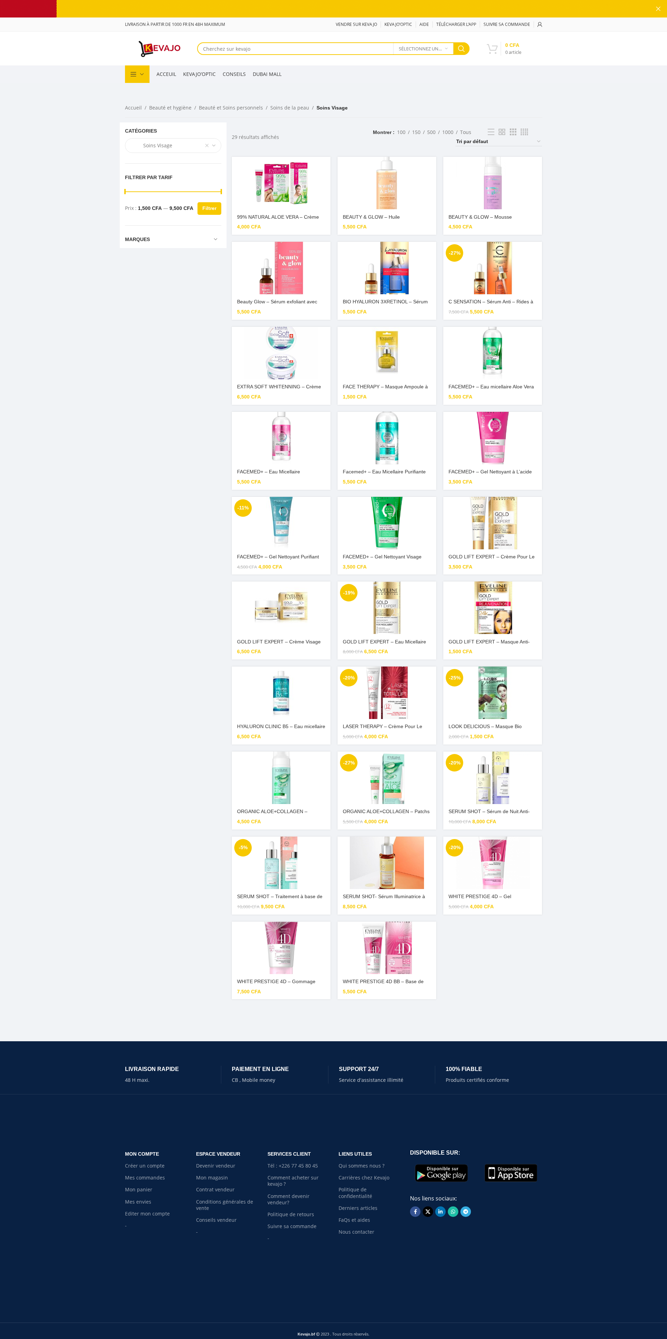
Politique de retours (291, 1214)
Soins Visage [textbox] (151, 145)
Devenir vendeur (215, 1165)
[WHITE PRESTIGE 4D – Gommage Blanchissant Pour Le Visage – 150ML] (281, 948)
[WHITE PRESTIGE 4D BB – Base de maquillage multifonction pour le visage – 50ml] (387, 948)
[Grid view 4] (524, 132)
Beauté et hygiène (170, 107)
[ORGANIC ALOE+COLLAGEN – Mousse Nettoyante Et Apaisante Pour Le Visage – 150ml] (281, 778)
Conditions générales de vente (224, 1204)
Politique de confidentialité (355, 1192)
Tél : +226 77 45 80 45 (293, 1165)
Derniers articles (358, 1208)
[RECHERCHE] (461, 48)
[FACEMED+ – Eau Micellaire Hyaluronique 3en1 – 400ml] (281, 438)
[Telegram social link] (465, 1211)
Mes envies (138, 1201)
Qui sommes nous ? (361, 1165)
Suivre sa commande (292, 1226)
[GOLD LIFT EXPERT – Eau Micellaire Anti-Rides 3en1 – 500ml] (387, 608)
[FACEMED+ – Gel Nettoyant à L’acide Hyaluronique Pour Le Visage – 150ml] (492, 438)
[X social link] (428, 1211)
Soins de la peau (289, 107)
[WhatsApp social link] (453, 1211)
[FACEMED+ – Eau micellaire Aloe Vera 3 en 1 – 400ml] (492, 353)
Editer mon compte (147, 1213)
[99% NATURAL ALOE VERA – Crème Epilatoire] (281, 183)
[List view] (491, 132)
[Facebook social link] (415, 1211)
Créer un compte (145, 1165)
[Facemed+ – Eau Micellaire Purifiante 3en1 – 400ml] (387, 438)
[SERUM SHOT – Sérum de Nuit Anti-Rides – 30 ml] (492, 778)
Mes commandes (145, 1177)
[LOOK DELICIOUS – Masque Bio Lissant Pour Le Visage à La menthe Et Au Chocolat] (492, 693)
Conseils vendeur (216, 1220)
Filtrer (209, 208)
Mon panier (138, 1189)
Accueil (133, 107)
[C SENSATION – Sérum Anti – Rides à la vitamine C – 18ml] (492, 268)
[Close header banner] (658, 8)
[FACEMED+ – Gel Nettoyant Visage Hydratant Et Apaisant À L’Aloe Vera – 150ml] (387, 523)
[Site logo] (159, 48)
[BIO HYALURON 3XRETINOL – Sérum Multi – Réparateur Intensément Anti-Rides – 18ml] (387, 268)
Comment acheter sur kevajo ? (293, 1180)
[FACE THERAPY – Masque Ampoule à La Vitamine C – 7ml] (387, 353)
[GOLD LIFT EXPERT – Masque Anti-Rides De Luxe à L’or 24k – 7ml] (492, 608)
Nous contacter (356, 1231)
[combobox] (173, 145)
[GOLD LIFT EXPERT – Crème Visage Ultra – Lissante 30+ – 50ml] (281, 608)
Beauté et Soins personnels (231, 107)
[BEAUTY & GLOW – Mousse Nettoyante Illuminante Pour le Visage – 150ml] (492, 183)
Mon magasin (212, 1177)
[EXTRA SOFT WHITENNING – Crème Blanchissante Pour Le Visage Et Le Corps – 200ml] (281, 353)
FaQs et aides (354, 1220)
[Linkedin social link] (440, 1211)
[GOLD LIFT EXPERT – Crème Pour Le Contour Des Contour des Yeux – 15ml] (492, 523)
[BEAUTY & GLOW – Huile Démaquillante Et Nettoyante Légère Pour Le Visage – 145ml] (387, 183)
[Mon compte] (540, 24)
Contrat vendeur (215, 1189)
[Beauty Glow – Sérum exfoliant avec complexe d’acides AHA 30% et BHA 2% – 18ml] (281, 268)
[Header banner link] (333, 8)
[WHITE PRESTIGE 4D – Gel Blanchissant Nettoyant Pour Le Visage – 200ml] (492, 863)
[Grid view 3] (513, 132)
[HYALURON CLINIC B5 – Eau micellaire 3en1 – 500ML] (281, 693)
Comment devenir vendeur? (289, 1199)
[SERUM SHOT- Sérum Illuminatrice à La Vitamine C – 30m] (387, 863)
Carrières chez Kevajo (364, 1177)
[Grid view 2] (502, 132)
